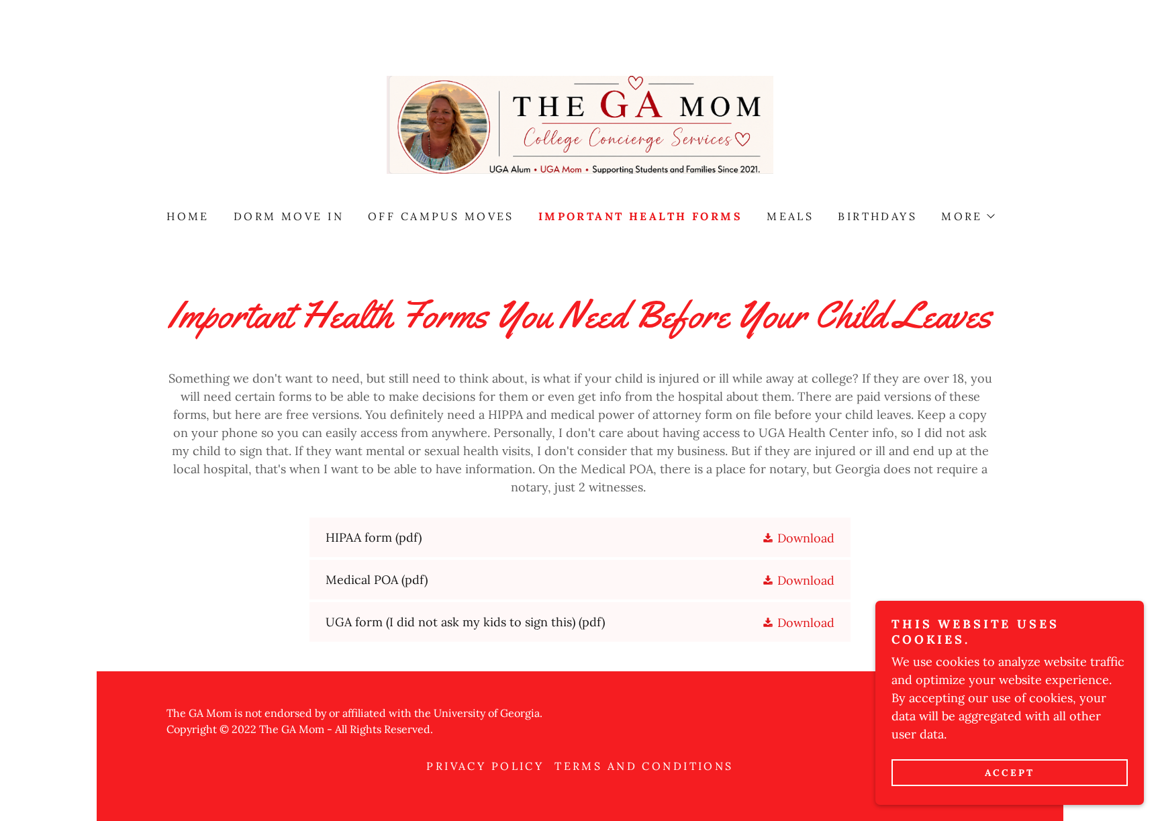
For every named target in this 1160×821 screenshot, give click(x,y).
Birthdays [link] (877, 216)
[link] (580, 124)
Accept (1009, 773)
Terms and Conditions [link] (643, 766)
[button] (967, 216)
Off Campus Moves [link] (441, 216)
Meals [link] (790, 216)
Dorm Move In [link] (289, 216)
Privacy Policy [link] (485, 766)
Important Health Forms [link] (640, 216)
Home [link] (187, 216)
